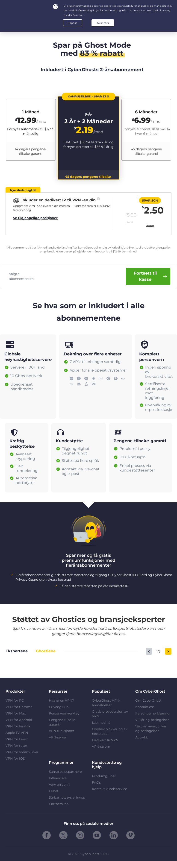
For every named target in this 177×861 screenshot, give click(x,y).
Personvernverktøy (64, 713)
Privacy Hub (58, 707)
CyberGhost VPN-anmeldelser (106, 702)
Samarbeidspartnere (65, 772)
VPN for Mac (16, 713)
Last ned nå (101, 722)
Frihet (54, 791)
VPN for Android (19, 720)
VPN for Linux (17, 739)
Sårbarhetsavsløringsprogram (67, 797)
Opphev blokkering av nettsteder (109, 731)
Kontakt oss (144, 707)
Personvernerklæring (152, 713)
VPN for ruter (16, 746)
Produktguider (104, 776)
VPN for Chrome (19, 707)
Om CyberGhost (148, 700)
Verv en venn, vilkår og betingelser (150, 728)
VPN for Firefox (18, 726)
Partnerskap (58, 804)
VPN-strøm (101, 746)
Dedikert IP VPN (105, 740)
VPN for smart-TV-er (22, 752)
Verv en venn (59, 784)
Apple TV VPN (17, 733)
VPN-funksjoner (61, 731)
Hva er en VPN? (61, 700)
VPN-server (58, 737)
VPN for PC (15, 700)
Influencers (58, 778)
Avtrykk (141, 737)
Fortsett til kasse (145, 276)
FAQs (96, 782)
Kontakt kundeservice (109, 789)
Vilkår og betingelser (152, 720)
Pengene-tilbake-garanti (62, 722)
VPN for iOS (15, 758)
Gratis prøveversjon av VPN (110, 713)
